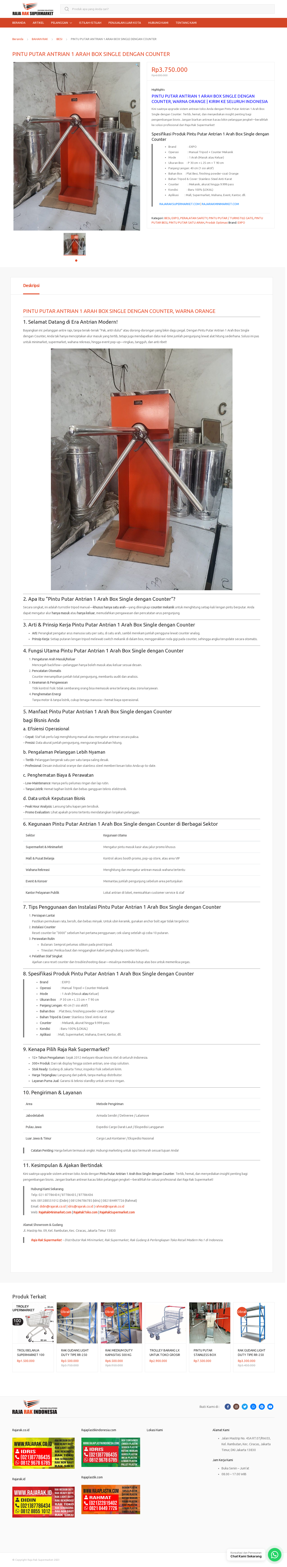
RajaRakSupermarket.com (117, 1212)
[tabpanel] (76, 244)
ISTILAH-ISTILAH (90, 22)
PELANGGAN (59, 22)
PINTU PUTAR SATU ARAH (186, 222)
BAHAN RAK (40, 39)
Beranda (17, 39)
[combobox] (167, 9)
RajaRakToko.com (86, 1212)
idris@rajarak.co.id (80, 1206)
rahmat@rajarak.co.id (109, 1206)
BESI (59, 39)
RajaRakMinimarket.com (55, 1212)
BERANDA (19, 22)
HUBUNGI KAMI (158, 22)
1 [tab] (76, 260)
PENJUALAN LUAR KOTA (125, 22)
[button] (137, 65)
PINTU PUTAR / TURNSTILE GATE (231, 218)
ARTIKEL (38, 22)
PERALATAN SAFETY (193, 218)
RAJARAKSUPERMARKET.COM (179, 203)
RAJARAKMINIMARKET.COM (220, 203)
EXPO (175, 218)
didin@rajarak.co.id (53, 1206)
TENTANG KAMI (186, 22)
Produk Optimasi (217, 222)
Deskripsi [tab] (31, 285)
